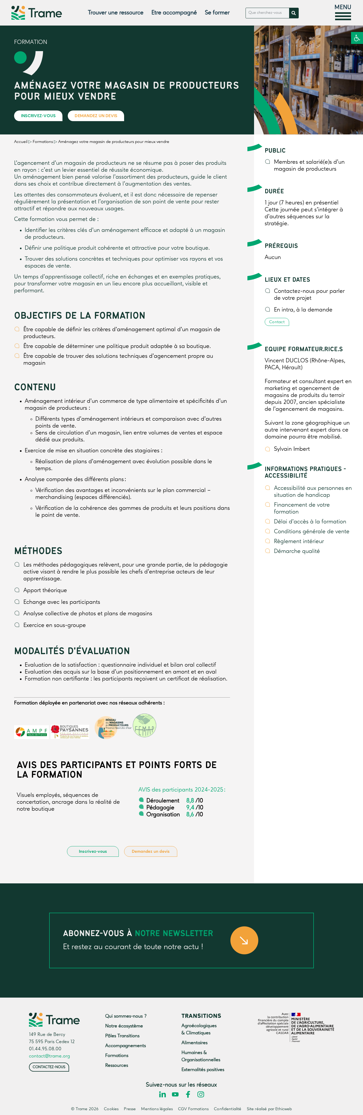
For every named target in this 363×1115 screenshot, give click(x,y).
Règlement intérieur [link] (299, 541)
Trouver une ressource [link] (115, 12)
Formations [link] (43, 142)
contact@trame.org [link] (49, 1056)
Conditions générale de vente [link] (311, 532)
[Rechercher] (293, 13)
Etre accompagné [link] (174, 12)
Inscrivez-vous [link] (38, 116)
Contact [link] (277, 322)
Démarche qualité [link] (297, 551)
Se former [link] (217, 12)
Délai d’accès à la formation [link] (310, 522)
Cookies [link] (111, 1109)
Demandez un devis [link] (96, 116)
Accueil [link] (20, 142)
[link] (357, 38)
